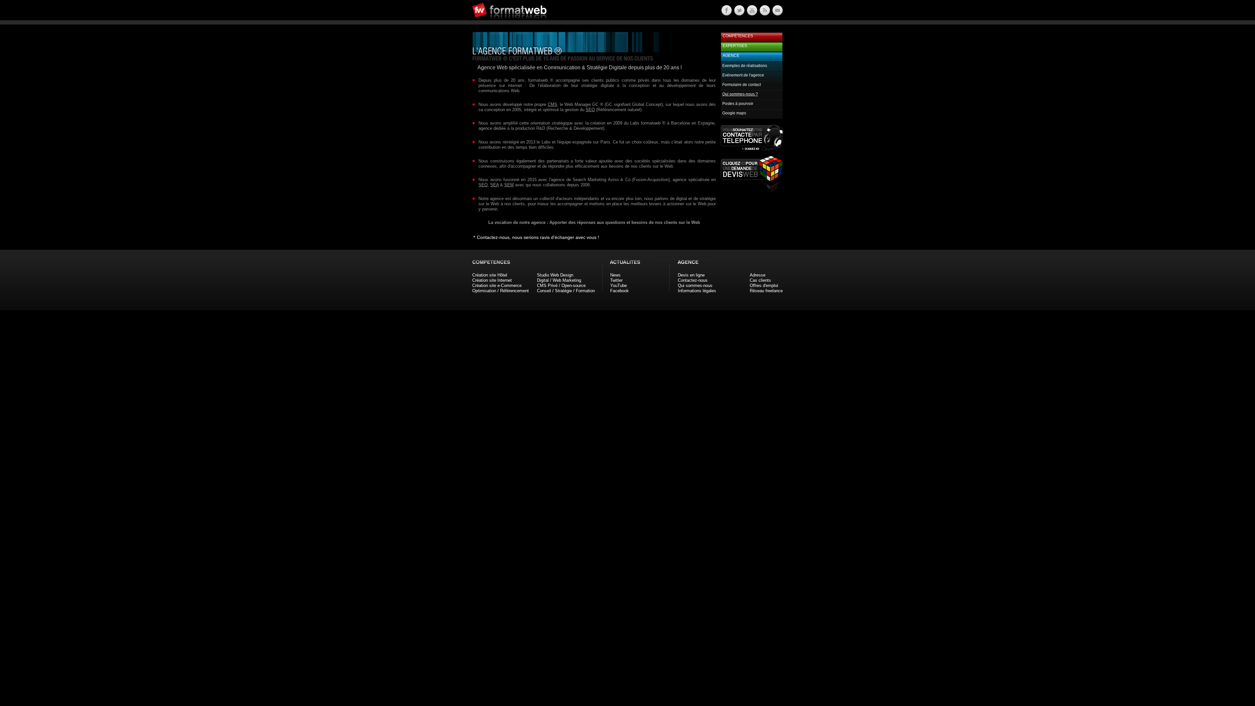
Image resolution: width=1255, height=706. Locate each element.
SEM (509, 184)
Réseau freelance (766, 290)
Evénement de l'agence (743, 75)
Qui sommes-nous (695, 285)
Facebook (619, 290)
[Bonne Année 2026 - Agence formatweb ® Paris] (764, 14)
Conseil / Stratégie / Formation (566, 290)
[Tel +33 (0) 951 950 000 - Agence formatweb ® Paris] (752, 151)
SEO (590, 109)
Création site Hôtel (489, 275)
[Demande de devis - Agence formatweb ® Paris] (752, 191)
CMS (552, 104)
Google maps (734, 113)
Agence (731, 55)
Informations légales (697, 290)
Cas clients (760, 280)
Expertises (735, 45)
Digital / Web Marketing (559, 280)
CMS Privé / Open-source (561, 285)
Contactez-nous (693, 280)
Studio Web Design (555, 275)
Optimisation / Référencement (500, 290)
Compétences (738, 36)
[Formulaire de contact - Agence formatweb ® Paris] (777, 14)
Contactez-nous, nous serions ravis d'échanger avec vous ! (538, 237)
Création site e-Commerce (497, 285)
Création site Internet (492, 280)
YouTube (618, 285)
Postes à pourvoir (737, 103)
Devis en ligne (691, 275)
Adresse (757, 275)
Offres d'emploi (764, 285)
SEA (494, 184)
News (615, 275)
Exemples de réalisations (744, 65)
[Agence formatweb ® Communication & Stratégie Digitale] (534, 22)
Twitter (616, 280)
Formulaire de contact (741, 84)
